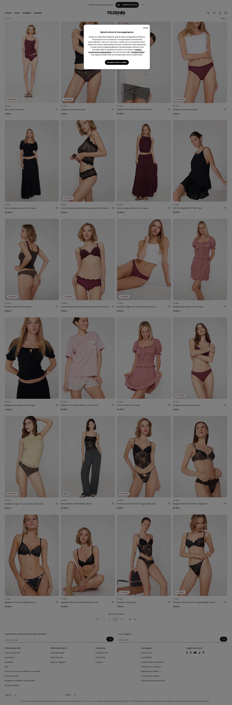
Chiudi (145, 28)
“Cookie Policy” (138, 52)
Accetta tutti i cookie (116, 62)
